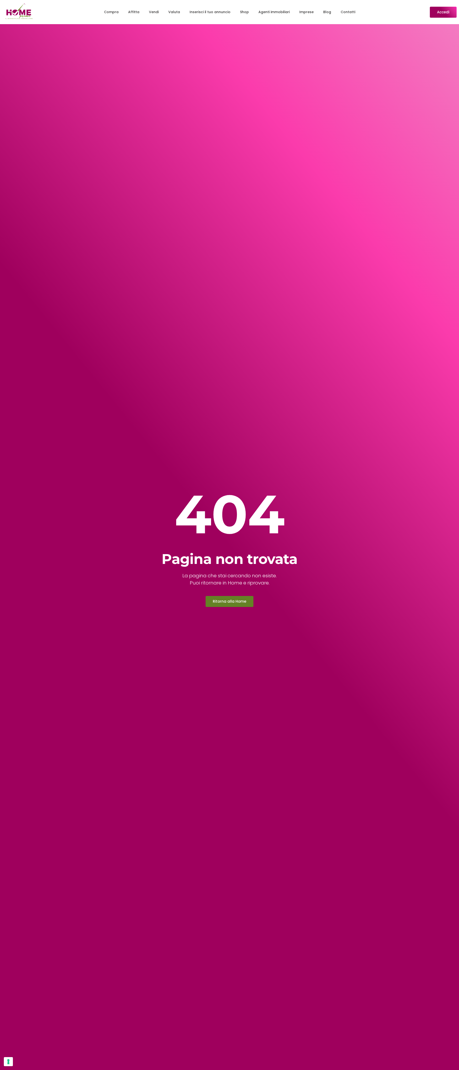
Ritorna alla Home (229, 601)
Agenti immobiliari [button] (274, 12)
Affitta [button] (133, 12)
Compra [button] (111, 12)
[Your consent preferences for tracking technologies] (8, 1061)
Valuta (174, 12)
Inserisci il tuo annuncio (210, 12)
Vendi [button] (154, 12)
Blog (327, 12)
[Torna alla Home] (18, 12)
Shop (244, 12)
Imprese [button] (306, 12)
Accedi (443, 12)
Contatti (348, 12)
